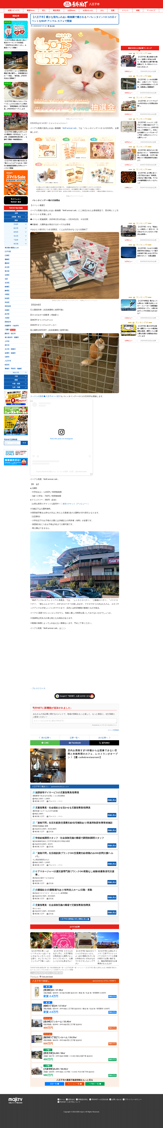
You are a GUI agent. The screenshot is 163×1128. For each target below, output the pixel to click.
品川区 (7, 314)
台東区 (7, 275)
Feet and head (47, 977)
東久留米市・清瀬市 (12, 337)
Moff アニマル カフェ (37, 973)
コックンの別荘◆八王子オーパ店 (44, 396)
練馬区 (7, 290)
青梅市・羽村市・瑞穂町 (13, 368)
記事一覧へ (74, 738)
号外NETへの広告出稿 (100, 1099)
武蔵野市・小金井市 (12, 326)
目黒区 (7, 310)
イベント (125, 10)
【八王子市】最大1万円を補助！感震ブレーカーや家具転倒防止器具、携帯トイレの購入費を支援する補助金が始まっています (147, 331)
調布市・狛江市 (10, 333)
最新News (31, 10)
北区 (6, 279)
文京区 (7, 283)
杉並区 (7, 298)
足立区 (7, 267)
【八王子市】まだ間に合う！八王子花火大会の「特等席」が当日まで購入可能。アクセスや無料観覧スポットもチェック (147, 178)
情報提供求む (83, 1099)
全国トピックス (13, 10)
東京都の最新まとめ (12, 248)
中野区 (7, 294)
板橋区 (7, 287)
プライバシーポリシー (133, 1099)
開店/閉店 (56, 10)
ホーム (62, 1099)
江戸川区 (8, 251)
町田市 (7, 365)
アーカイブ (151, 10)
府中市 (7, 345)
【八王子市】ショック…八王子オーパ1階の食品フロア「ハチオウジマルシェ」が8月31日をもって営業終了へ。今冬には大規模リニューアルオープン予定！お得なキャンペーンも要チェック (147, 130)
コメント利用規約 (113, 730)
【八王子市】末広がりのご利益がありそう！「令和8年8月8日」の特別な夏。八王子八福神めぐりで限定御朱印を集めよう (147, 155)
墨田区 (7, 263)
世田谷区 (8, 306)
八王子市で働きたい (40, 786)
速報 (137, 10)
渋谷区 (7, 302)
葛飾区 (7, 259)
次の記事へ (103, 738)
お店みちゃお (88, 10)
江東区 (7, 255)
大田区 (7, 318)
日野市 (7, 357)
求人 (43, 10)
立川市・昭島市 (10, 349)
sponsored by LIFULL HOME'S (104, 981)
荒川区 (7, 271)
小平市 (7, 341)
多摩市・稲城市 (10, 353)
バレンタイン (58, 973)
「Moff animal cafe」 (69, 128)
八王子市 (94, 4)
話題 (112, 10)
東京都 (52, 26)
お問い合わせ (117, 1099)
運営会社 (71, 1099)
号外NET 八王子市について (70, 1102)
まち (102, 10)
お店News (71, 10)
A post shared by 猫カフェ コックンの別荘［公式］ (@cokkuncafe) (61, 471)
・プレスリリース (37, 688)
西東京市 (8, 322)
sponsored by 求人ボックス (60, 786)
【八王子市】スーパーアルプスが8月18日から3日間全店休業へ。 (147, 103)
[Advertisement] (140, 30)
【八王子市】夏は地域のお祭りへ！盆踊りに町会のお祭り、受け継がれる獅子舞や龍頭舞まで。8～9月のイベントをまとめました (147, 62)
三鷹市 (10, 329)
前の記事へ (46, 738)
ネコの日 (49, 973)
